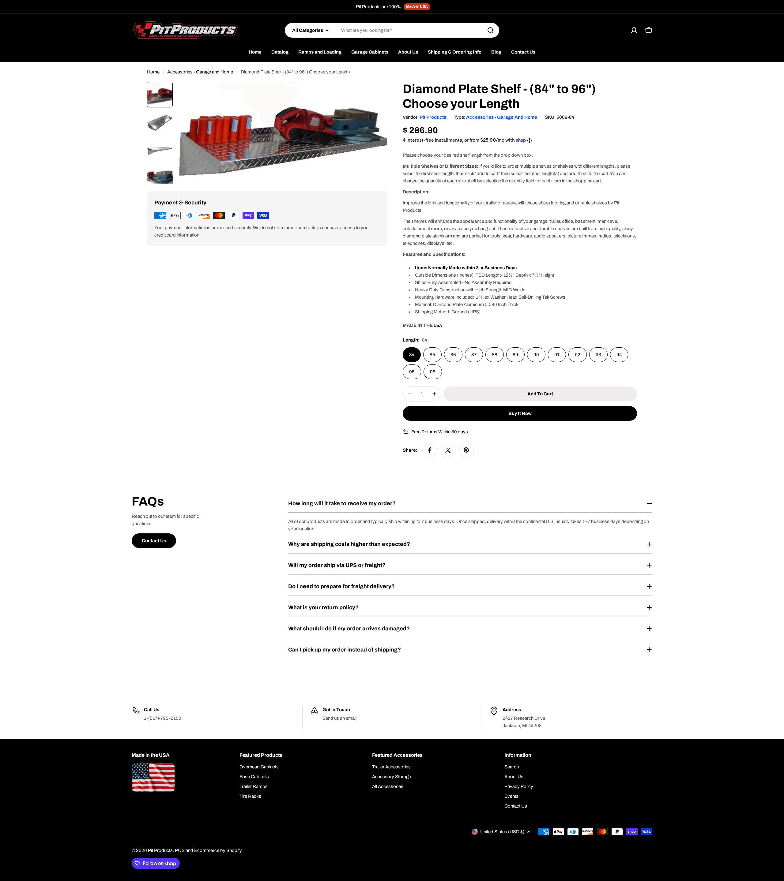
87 (474, 354)
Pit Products (433, 117)
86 (453, 354)
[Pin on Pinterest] (466, 450)
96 (432, 371)
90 (536, 354)
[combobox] (392, 30)
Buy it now (520, 413)
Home (153, 71)
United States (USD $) (502, 831)
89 (515, 354)
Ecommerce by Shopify (218, 850)
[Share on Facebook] (429, 450)
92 (577, 354)
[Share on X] (448, 450)
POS (180, 850)
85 (432, 354)
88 (494, 354)
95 (412, 371)
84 (411, 354)
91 (557, 354)
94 (619, 354)
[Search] (490, 30)
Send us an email (339, 718)
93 (598, 354)
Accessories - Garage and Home (200, 71)
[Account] (634, 30)
